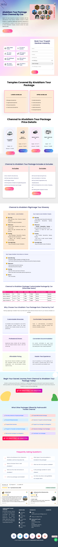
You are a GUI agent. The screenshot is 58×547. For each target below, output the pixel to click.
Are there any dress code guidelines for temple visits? (43, 477)
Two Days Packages (22, 516)
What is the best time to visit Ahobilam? (14, 465)
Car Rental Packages (22, 526)
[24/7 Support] (55, 539)
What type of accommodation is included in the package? (42, 459)
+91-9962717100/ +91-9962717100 (16, 438)
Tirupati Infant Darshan (11, 424)
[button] (55, 4)
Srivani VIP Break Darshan (12, 420)
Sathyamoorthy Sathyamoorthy (12, 492)
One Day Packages (22, 513)
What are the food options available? (43, 464)
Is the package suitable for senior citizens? (42, 471)
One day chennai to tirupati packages (14, 415)
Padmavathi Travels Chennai (36, 540)
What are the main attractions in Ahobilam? (15, 471)
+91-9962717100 (38, 516)
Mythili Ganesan (37, 492)
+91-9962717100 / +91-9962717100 (30, 391)
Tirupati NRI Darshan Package (40, 415)
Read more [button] (4, 503)
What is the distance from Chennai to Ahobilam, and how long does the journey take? (16, 459)
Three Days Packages (22, 520)
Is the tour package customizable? (16, 477)
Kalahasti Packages (22, 523)
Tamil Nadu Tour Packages (39, 433)
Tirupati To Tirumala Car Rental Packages (15, 429)
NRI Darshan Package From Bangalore (14, 433)
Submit (34, 72)
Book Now (7, 31)
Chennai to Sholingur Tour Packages (41, 429)
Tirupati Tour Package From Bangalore (42, 424)
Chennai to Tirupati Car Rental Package (42, 420)
